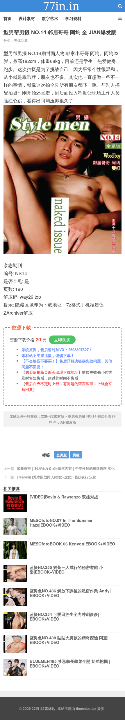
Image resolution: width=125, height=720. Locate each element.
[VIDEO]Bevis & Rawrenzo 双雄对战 (64, 497)
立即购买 (62, 339)
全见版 (61, 455)
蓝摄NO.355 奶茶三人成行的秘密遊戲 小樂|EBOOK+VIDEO (66, 570)
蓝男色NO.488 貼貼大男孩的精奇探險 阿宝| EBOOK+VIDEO (69, 640)
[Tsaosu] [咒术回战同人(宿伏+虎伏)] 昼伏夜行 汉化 (56, 477)
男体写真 (21, 40)
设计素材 (27, 18)
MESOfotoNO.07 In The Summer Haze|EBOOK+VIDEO (61, 523)
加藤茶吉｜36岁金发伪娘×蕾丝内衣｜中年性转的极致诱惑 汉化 (66, 468)
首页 (7, 18)
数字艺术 (50, 18)
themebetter (86, 708)
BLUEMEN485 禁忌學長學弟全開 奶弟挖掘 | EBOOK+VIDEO (70, 664)
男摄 (76, 455)
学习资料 (73, 18)
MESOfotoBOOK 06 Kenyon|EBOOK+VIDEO (72, 544)
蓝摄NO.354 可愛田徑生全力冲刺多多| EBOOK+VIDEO (64, 617)
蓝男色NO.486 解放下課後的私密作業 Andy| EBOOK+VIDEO (70, 593)
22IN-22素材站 (62, 6)
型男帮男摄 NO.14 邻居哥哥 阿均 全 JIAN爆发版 (59, 32)
